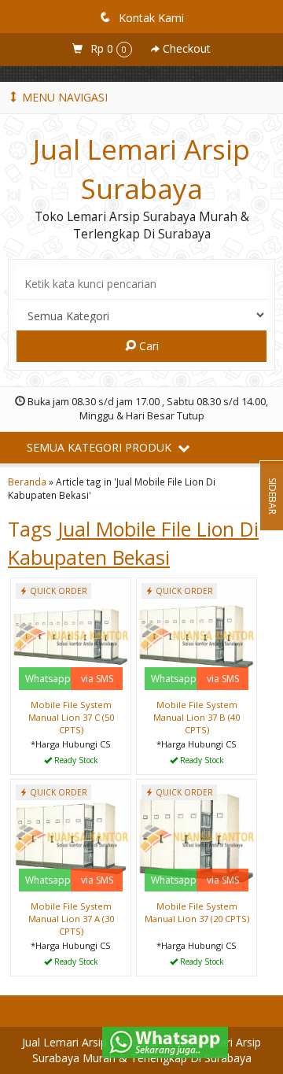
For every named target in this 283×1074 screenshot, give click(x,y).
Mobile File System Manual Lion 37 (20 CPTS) (197, 912)
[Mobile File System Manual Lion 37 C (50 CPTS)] (70, 635)
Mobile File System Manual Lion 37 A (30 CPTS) (71, 918)
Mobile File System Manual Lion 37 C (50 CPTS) (71, 717)
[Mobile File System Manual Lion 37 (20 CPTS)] (196, 837)
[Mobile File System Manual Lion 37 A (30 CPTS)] (70, 837)
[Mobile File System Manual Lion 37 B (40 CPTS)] (196, 635)
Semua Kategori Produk (101, 447)
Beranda (27, 481)
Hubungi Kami (76, 761)
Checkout (185, 48)
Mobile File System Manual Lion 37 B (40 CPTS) (196, 717)
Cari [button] (147, 345)
